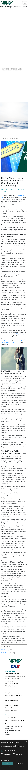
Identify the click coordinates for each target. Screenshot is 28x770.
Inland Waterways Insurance (13, 695)
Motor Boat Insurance (11, 683)
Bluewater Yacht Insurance (13, 703)
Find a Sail (4, 653)
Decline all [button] (20, 763)
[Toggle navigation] (24, 3)
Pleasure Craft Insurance (12, 678)
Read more (19, 748)
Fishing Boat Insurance (11, 686)
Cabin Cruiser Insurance (12, 673)
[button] (14, 760)
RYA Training (5, 650)
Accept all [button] (7, 763)
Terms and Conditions (6, 767)
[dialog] (14, 755)
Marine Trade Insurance (12, 693)
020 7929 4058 (10, 717)
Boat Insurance (9, 698)
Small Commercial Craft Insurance (15, 676)
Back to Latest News (10, 138)
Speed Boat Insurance (11, 705)
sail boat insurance (20, 334)
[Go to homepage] (7, 3)
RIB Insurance (9, 681)
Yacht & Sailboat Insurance (13, 708)
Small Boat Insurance (11, 710)
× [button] (26, 741)
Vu (8, 189)
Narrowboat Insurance (11, 700)
